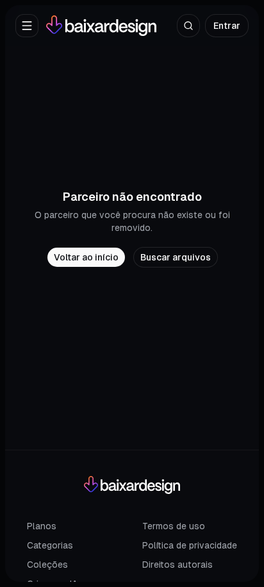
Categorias (50, 545)
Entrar (226, 26)
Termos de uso (173, 526)
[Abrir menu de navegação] (26, 25)
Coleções (47, 564)
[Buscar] (188, 25)
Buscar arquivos (175, 257)
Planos (41, 526)
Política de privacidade (189, 545)
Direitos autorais (177, 564)
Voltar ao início (86, 257)
